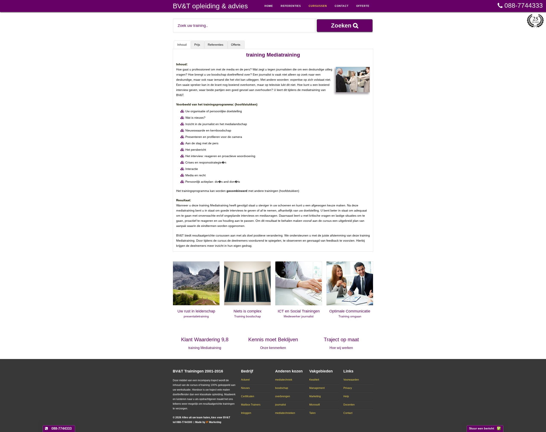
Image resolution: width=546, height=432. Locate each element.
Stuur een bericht (481, 428)
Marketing (315, 396)
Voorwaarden (351, 379)
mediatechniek (283, 379)
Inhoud (182, 44)
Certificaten (247, 396)
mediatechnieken (285, 413)
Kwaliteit (314, 379)
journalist (280, 404)
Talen (312, 413)
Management (317, 388)
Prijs (197, 44)
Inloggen (246, 413)
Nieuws (245, 388)
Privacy (347, 388)
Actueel (245, 379)
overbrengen (282, 396)
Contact (347, 413)
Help (346, 396)
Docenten (349, 404)
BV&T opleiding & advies (210, 6)
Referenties (216, 44)
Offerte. (236, 44)
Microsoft (314, 404)
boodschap (281, 388)
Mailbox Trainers (250, 404)
